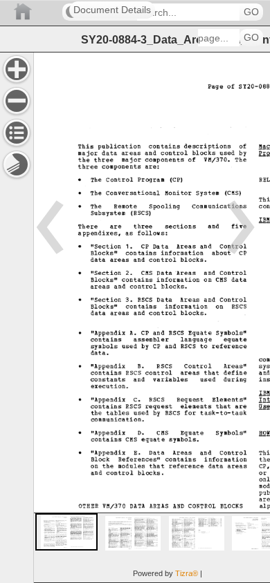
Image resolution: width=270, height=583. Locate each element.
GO (251, 12)
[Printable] (16, 164)
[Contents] (16, 132)
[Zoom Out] (16, 101)
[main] (151, 317)
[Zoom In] (16, 69)
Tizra (186, 573)
